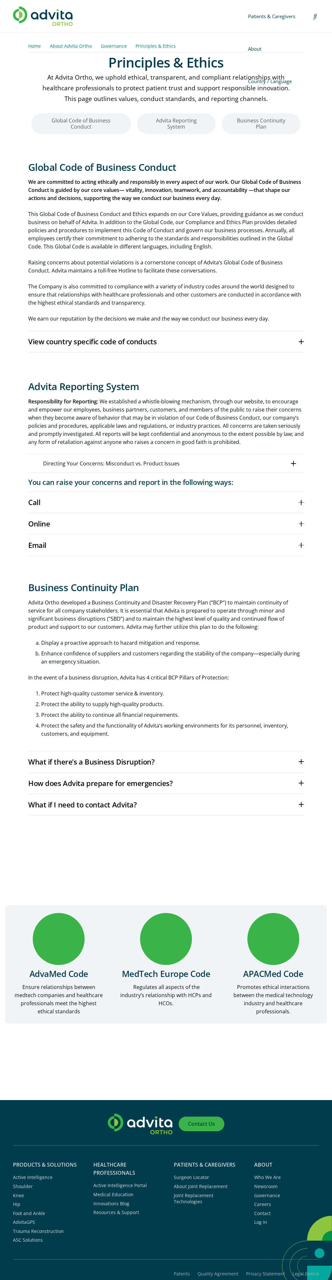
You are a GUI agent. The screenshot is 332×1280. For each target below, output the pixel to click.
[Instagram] (267, 1234)
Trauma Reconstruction (38, 1231)
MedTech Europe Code (166, 974)
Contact (262, 1213)
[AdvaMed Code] (59, 939)
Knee (18, 1195)
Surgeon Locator (191, 1177)
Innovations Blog (111, 1203)
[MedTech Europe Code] (166, 939)
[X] (290, 1234)
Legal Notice (305, 1274)
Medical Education (113, 1194)
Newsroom (266, 1186)
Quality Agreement (217, 1274)
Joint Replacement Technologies (193, 1198)
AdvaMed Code (59, 974)
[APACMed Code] (273, 939)
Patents (182, 1274)
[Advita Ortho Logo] (43, 16)
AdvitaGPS (24, 1222)
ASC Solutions (28, 1240)
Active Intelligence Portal (120, 1185)
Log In (260, 1222)
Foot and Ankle (29, 1213)
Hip (16, 1204)
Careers (262, 1204)
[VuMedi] (301, 1234)
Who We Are (267, 1177)
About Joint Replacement (201, 1186)
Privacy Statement (265, 1274)
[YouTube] (279, 1234)
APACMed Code (273, 974)
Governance (267, 1195)
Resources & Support (116, 1212)
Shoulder (23, 1186)
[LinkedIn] (256, 1234)
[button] (315, 16)
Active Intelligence (33, 1177)
